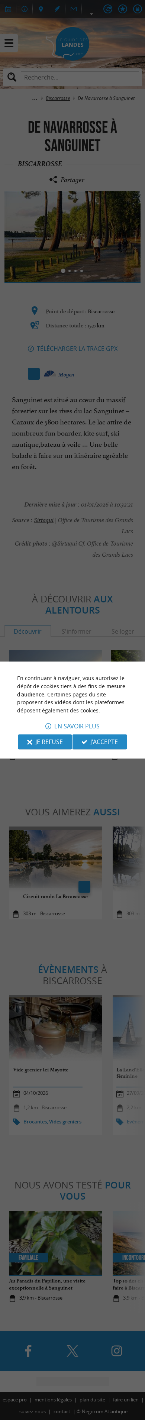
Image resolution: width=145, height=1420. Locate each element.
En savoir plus (77, 726)
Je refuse (49, 742)
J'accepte (104, 742)
